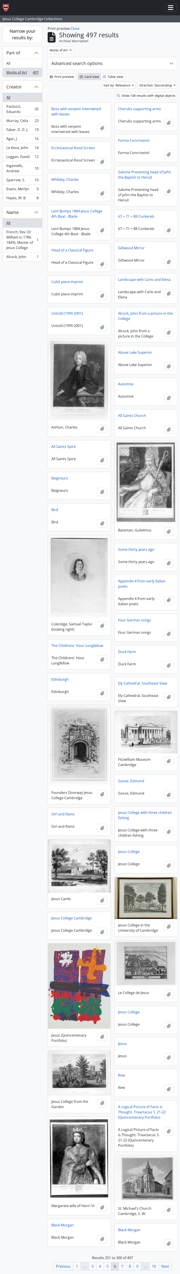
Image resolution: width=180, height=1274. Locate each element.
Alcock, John (22, 257)
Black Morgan (62, 1225)
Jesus (122, 1043)
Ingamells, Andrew (22, 168)
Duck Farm (127, 651)
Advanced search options (77, 63)
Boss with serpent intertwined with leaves (76, 111)
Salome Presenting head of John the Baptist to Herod (144, 175)
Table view (115, 77)
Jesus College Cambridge (71, 918)
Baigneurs (59, 478)
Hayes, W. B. (22, 199)
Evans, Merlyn (22, 190)
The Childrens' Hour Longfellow (77, 645)
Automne (125, 384)
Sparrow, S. (22, 181)
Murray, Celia (22, 121)
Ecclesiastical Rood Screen (73, 147)
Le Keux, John (22, 148)
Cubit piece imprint (67, 281)
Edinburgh (60, 679)
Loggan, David (22, 157)
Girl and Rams (63, 814)
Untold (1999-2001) (67, 313)
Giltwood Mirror (131, 248)
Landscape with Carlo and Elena (144, 279)
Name (12, 212)
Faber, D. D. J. (22, 130)
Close (74, 28)
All (8, 63)
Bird (54, 509)
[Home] (8, 7)
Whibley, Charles (65, 179)
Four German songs (134, 620)
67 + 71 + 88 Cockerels (136, 216)
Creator (14, 87)
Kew (121, 1075)
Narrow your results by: (22, 34)
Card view (91, 77)
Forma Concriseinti (133, 140)
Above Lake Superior (135, 352)
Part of (13, 53)
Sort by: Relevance (117, 85)
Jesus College (129, 851)
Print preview (64, 77)
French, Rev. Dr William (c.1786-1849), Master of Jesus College (22, 240)
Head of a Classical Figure (72, 250)
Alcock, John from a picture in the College (145, 316)
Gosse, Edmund (131, 781)
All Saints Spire (63, 446)
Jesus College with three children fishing (145, 815)
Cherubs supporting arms (139, 108)
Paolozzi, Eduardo (22, 109)
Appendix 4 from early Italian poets (142, 584)
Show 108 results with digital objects (148, 95)
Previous (63, 1266)
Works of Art (22, 73)
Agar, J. (22, 139)
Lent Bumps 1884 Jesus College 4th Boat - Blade (76, 214)
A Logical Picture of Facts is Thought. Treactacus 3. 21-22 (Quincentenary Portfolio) (142, 1112)
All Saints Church (132, 415)
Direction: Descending (156, 85)
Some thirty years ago (136, 549)
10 (154, 1266)
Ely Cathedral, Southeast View (142, 683)
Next (165, 1266)
